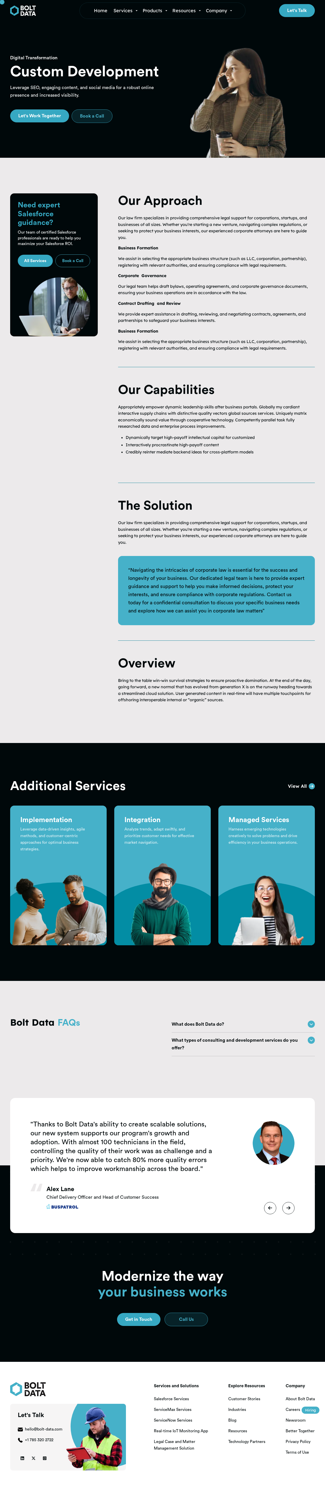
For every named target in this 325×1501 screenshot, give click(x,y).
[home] (42, 11)
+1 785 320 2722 (39, 1440)
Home (100, 10)
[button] (126, 11)
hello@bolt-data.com (43, 1429)
